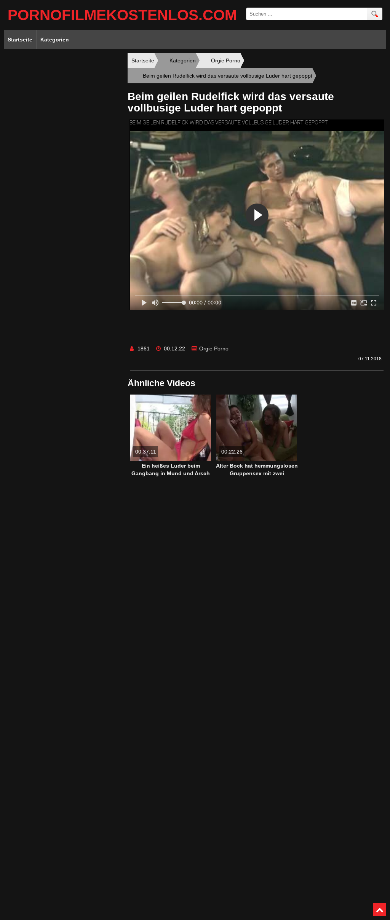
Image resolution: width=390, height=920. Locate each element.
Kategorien (54, 40)
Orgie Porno (214, 348)
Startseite (20, 40)
